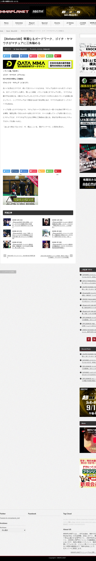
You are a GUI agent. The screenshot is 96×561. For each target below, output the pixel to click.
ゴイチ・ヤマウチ (37, 49)
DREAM (78, 522)
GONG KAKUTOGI (86, 522)
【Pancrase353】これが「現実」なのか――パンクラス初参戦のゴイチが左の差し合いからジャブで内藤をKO (22, 236)
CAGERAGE (72, 519)
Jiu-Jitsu (65, 519)
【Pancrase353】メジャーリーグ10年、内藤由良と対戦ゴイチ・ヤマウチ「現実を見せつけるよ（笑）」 (62, 235)
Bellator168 (46, 49)
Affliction (78, 519)
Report (8, 31)
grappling (71, 524)
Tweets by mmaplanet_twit (10, 518)
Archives (3, 527)
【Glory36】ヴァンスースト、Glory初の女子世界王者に (21, 256)
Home (1, 31)
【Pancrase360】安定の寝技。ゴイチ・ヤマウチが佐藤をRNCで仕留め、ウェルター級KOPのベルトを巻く (22, 224)
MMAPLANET (61, 558)
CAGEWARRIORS (79, 524)
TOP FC (65, 522)
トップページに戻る (8, 272)
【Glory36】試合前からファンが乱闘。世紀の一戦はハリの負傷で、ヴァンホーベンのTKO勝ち (54, 256)
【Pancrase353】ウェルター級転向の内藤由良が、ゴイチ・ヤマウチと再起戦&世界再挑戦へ (62, 246)
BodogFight (84, 519)
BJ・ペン (71, 522)
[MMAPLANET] (14, 12)
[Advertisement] (38, 146)
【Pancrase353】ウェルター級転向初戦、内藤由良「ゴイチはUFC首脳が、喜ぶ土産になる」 (22, 246)
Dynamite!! (91, 519)
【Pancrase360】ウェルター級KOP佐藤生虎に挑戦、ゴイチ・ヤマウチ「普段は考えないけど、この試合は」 (62, 224)
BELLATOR (14, 31)
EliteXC (65, 524)
